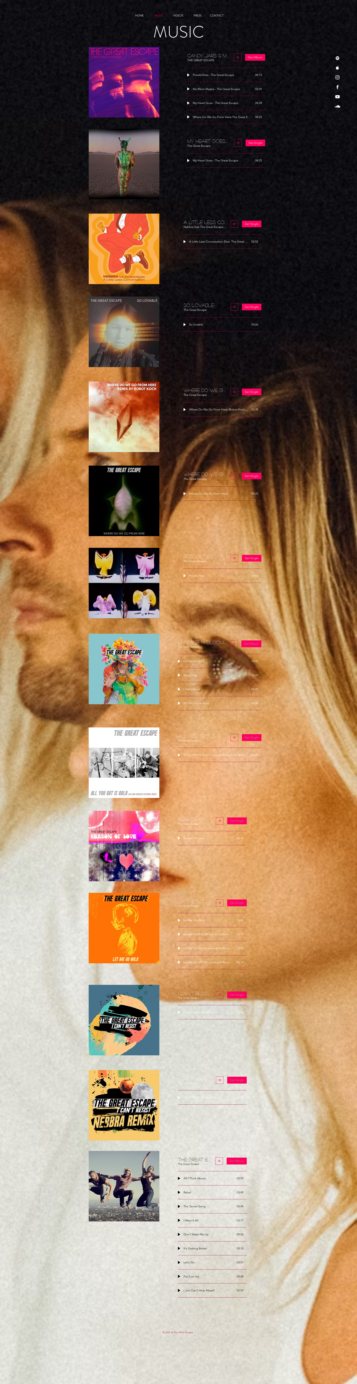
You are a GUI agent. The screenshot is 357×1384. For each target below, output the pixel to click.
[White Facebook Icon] (337, 87)
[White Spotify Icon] (337, 58)
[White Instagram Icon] (337, 77)
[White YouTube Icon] (337, 96)
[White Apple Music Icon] (337, 68)
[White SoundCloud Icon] (337, 106)
